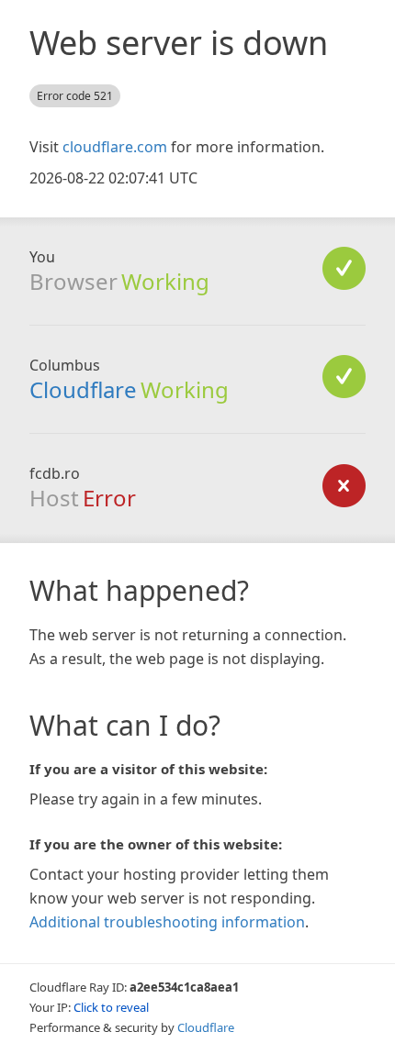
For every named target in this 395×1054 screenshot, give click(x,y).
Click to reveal (111, 1007)
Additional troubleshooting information (167, 922)
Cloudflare (83, 389)
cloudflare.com (114, 147)
